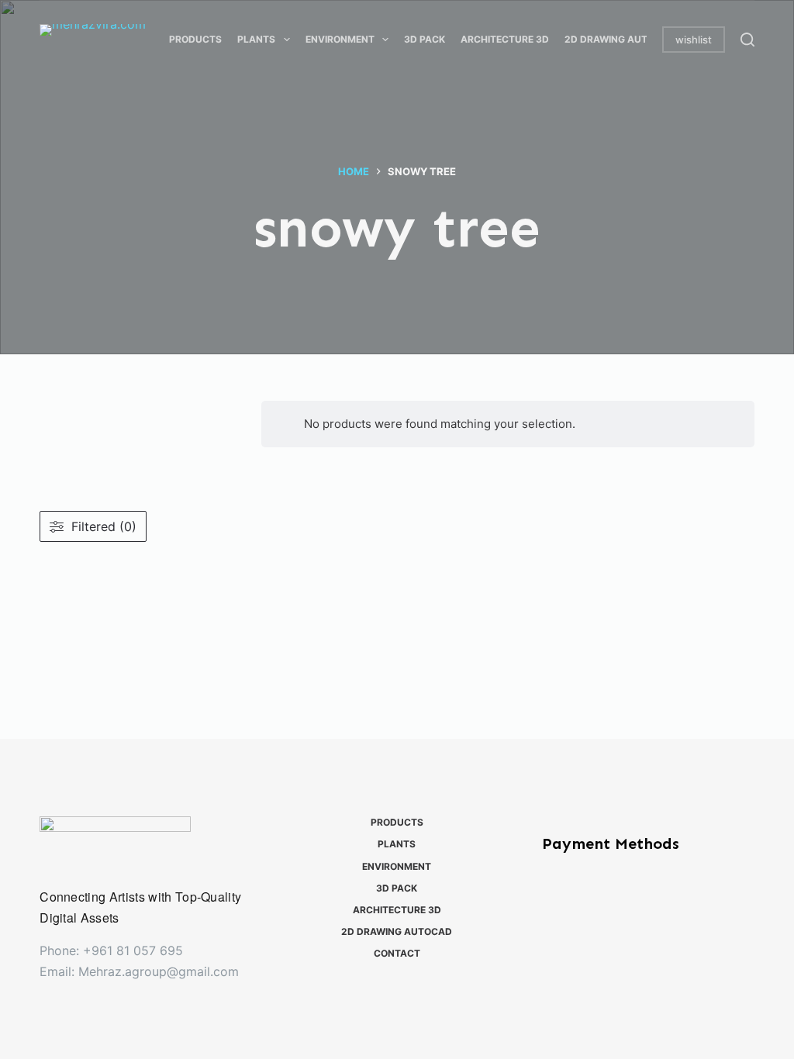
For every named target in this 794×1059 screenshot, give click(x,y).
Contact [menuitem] (397, 953)
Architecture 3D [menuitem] (505, 39)
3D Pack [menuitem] (424, 39)
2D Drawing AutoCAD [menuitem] (619, 39)
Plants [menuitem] (256, 39)
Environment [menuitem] (340, 39)
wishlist (693, 39)
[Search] (747, 40)
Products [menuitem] (195, 39)
